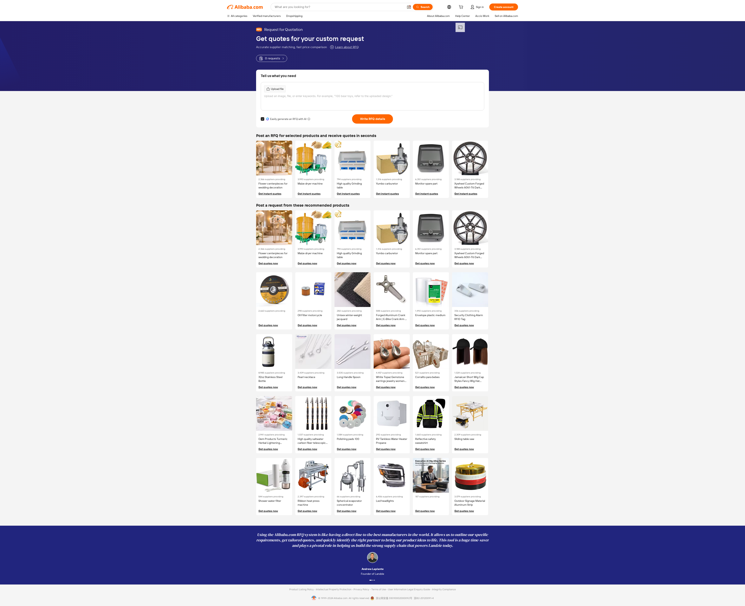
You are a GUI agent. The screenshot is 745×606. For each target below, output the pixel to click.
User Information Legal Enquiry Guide (409, 589)
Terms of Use (378, 589)
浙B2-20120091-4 (424, 598)
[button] (409, 7)
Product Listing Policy (301, 589)
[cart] (462, 7)
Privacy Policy (361, 589)
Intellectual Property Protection (334, 589)
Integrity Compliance (444, 589)
